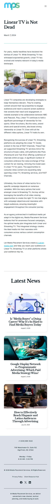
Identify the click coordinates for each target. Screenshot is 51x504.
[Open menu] (45, 6)
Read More (25, 315)
